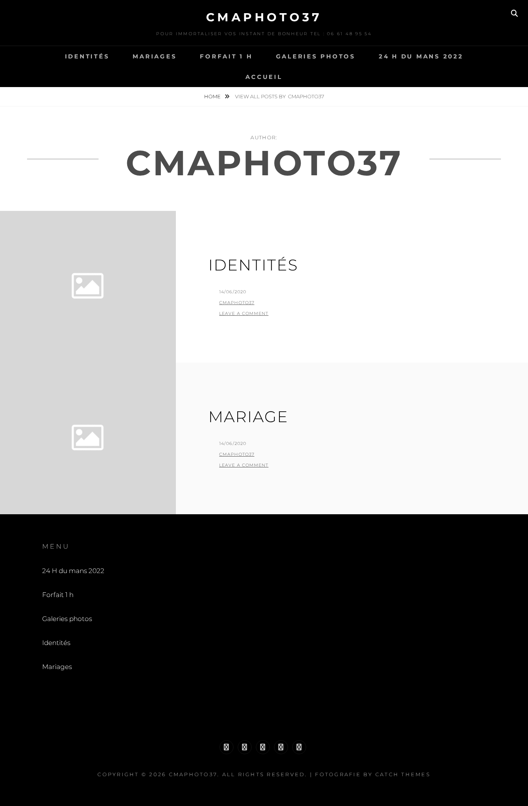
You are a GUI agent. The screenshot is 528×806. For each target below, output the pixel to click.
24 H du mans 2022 (421, 56)
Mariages (155, 56)
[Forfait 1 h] (245, 747)
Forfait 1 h (226, 56)
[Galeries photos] (263, 747)
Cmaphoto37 (236, 302)
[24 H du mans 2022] (226, 747)
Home (213, 96)
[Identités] (281, 747)
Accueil (263, 76)
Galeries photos (316, 56)
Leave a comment (244, 313)
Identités (87, 56)
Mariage (248, 416)
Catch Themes (403, 774)
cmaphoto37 (264, 17)
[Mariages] (299, 747)
